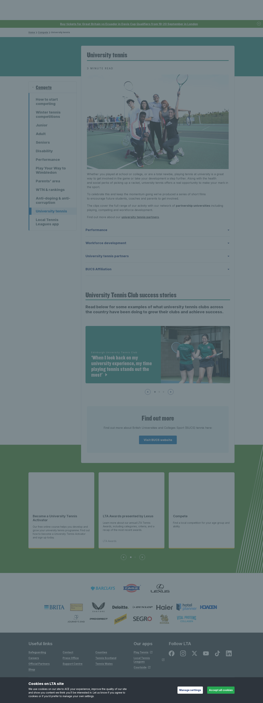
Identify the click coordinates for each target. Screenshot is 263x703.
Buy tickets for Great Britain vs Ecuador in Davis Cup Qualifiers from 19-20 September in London (129, 24)
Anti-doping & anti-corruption (53, 200)
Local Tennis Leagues (142, 659)
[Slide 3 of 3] (163, 392)
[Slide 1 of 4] (131, 557)
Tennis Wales (104, 663)
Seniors (43, 142)
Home (31, 32)
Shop (31, 669)
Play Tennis (141, 652)
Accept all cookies (221, 690)
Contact (68, 652)
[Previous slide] (148, 392)
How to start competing (47, 101)
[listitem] (54, 607)
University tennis (51, 211)
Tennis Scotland (105, 657)
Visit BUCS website (158, 440)
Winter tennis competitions (48, 114)
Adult (41, 134)
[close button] (259, 23)
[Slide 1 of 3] (155, 392)
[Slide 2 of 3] (159, 392)
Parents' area (48, 181)
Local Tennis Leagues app (47, 222)
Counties (101, 652)
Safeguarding (37, 652)
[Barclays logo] (102, 588)
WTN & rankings (50, 190)
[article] (158, 354)
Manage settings (190, 690)
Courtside (140, 667)
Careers (33, 657)
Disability (44, 151)
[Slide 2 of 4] (135, 557)
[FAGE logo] (131, 588)
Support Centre (72, 663)
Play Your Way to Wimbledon (51, 170)
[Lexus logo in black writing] (160, 588)
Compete (43, 32)
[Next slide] (171, 392)
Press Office (71, 657)
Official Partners (39, 663)
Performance (48, 159)
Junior (42, 125)
